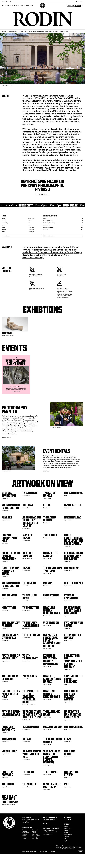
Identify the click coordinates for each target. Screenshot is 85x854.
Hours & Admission (12, 31)
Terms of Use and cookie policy (66, 848)
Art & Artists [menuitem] (15, 5)
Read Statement (47, 834)
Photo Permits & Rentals (51, 31)
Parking (21, 31)
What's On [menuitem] (8, 5)
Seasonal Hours (6, 236)
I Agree (80, 851)
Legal (65, 840)
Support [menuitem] (27, 5)
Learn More (46, 471)
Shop (31, 5)
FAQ (65, 838)
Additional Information (48, 236)
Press (65, 830)
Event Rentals (67, 834)
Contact (66, 836)
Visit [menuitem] (3, 5)
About (65, 826)
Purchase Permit (6, 437)
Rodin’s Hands (7, 333)
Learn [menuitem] (21, 5)
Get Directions (43, 194)
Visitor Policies (28, 31)
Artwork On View (63, 31)
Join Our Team (67, 828)
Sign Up (45, 823)
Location (4, 31)
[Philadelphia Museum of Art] (42, 5)
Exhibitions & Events (38, 31)
